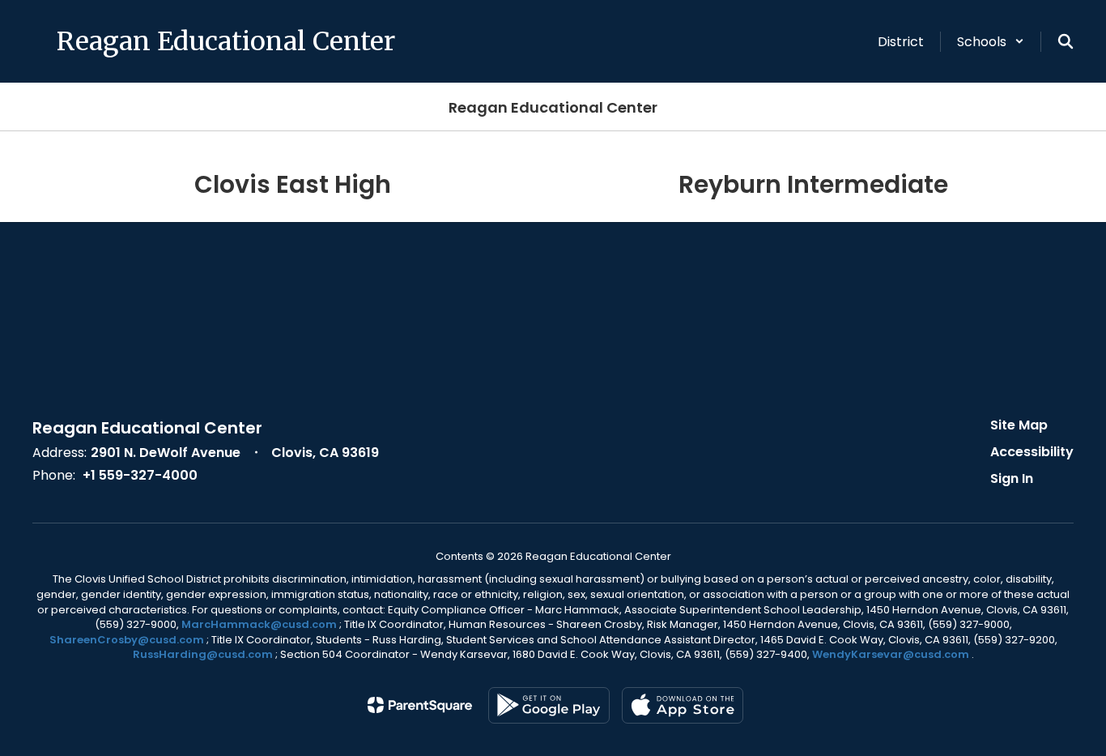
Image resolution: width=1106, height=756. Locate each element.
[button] (990, 42)
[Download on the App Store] (682, 705)
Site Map (1019, 425)
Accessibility (1032, 451)
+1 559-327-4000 (140, 475)
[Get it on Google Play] (549, 705)
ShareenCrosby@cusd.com (126, 639)
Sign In (1011, 478)
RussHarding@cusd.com (203, 654)
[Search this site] (1065, 41)
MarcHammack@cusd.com (259, 624)
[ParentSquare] (420, 705)
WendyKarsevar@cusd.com (892, 654)
